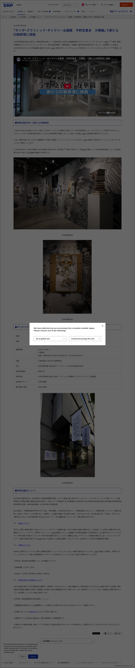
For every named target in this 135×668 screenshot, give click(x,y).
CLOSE (102, 326)
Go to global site (43, 338)
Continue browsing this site (82, 338)
